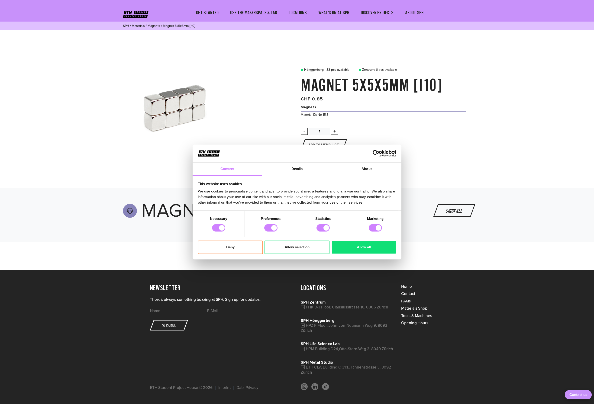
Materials (138, 25)
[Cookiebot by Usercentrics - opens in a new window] (376, 153)
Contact (408, 294)
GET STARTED (207, 12)
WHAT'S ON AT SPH (333, 12)
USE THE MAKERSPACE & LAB (253, 12)
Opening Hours (414, 323)
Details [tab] (297, 169)
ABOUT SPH (414, 12)
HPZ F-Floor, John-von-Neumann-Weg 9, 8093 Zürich (344, 327)
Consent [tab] (227, 169)
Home (406, 286)
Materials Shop (414, 308)
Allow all (364, 247)
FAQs (406, 301)
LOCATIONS (298, 12)
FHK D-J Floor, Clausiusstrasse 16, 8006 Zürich (347, 307)
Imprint (224, 388)
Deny (230, 247)
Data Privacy (247, 388)
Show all (454, 211)
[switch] (271, 228)
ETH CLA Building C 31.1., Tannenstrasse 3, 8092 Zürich (346, 369)
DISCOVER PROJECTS (377, 12)
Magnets (154, 25)
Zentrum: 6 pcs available (379, 70)
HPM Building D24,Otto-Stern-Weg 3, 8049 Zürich (349, 349)
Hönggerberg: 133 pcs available (326, 70)
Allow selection (297, 247)
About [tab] (367, 169)
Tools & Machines (416, 316)
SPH (126, 25)
